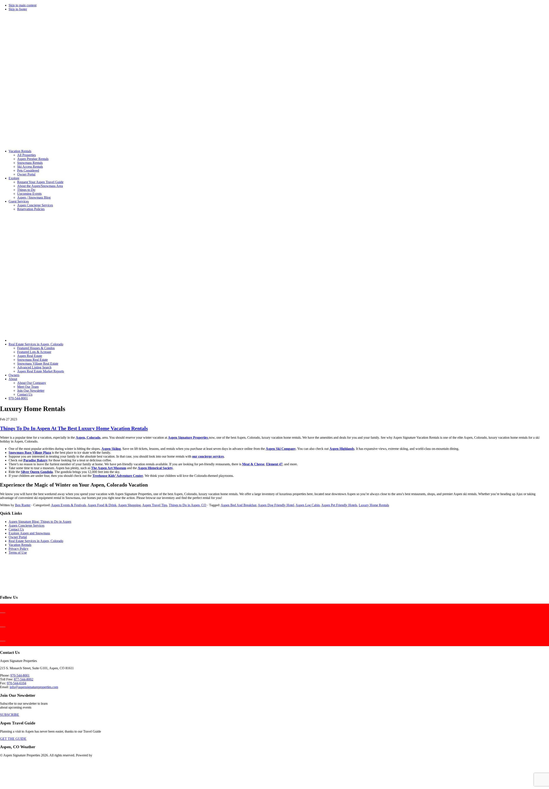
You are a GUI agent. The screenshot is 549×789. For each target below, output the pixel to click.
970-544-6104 (16, 683)
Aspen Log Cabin (308, 505)
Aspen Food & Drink (101, 505)
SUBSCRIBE (9, 714)
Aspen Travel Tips (154, 505)
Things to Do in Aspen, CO (187, 505)
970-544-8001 (20, 675)
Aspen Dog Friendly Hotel (276, 505)
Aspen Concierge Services (26, 525)
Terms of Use (18, 552)
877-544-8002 (23, 679)
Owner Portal (18, 537)
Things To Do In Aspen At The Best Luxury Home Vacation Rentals (74, 428)
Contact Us (16, 529)
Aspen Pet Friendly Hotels (339, 505)
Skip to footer (18, 9)
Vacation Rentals (20, 545)
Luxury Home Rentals (374, 505)
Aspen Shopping (129, 505)
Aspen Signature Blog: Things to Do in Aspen (40, 521)
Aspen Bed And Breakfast (238, 505)
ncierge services (212, 456)
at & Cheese (255, 464)
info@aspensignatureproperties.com (34, 687)
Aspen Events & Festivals (68, 505)
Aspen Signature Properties (188, 437)
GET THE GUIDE (13, 739)
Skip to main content (22, 5)
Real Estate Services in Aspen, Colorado (36, 541)
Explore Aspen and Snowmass (29, 533)
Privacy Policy (18, 548)
